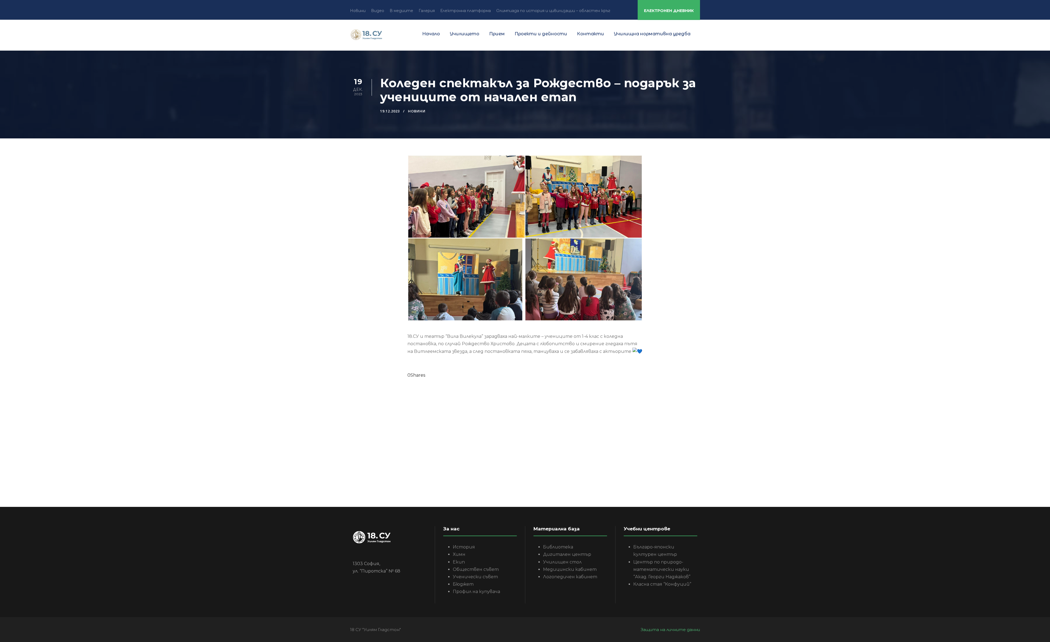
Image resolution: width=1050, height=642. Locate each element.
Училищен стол (562, 562)
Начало (431, 33)
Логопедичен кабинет (570, 576)
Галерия (427, 10)
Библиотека (558, 547)
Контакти (590, 33)
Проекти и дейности (541, 33)
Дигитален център (567, 554)
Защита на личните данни (670, 629)
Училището (464, 33)
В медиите (401, 10)
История (464, 547)
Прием (497, 33)
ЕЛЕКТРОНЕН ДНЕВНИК (669, 10)
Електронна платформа (465, 10)
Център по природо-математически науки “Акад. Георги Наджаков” (661, 569)
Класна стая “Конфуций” (662, 584)
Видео (377, 10)
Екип (459, 562)
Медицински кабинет (570, 569)
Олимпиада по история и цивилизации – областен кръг (553, 10)
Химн (459, 554)
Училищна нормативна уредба (652, 33)
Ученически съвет (475, 576)
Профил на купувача (476, 591)
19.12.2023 (390, 111)
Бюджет (463, 584)
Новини (358, 10)
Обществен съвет (476, 569)
